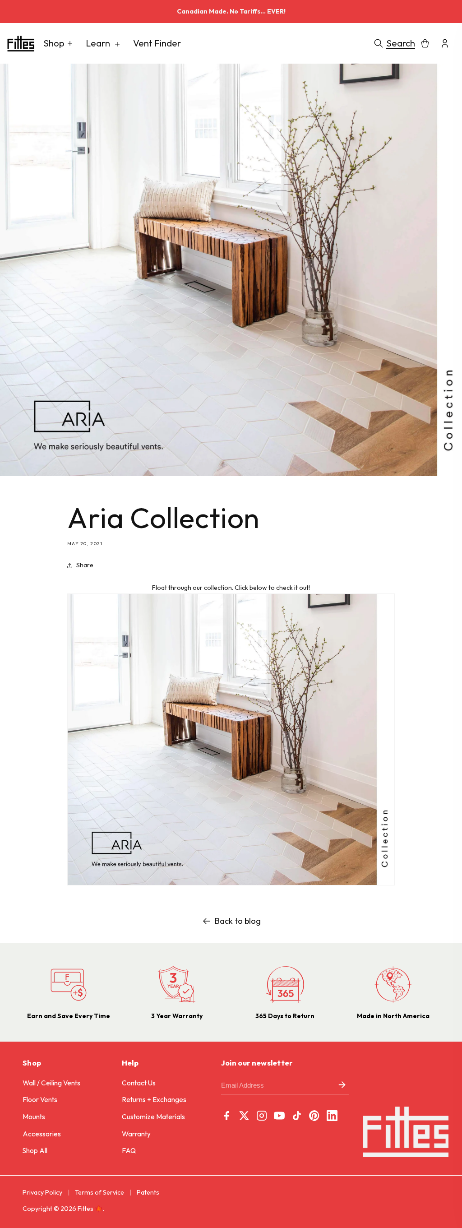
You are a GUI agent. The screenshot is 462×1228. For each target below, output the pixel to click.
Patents (148, 1192)
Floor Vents (40, 1099)
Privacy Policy (42, 1192)
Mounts (34, 1116)
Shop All (35, 1150)
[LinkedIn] (332, 1115)
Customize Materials (153, 1116)
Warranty (136, 1134)
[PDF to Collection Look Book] (231, 885)
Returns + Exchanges (154, 1099)
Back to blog (238, 921)
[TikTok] (296, 1115)
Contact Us (139, 1083)
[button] (58, 43)
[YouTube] (279, 1115)
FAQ (129, 1150)
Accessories (42, 1134)
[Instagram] (261, 1115)
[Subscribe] (342, 1086)
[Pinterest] (314, 1115)
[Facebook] (226, 1115)
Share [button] (84, 565)
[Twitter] (244, 1115)
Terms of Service (99, 1192)
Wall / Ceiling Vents (51, 1083)
